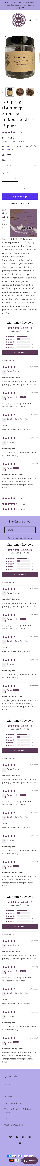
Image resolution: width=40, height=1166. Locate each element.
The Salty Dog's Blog (13, 1124)
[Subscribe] (32, 530)
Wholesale (9, 1096)
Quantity (6, 172)
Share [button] (8, 154)
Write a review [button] (20, 352)
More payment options (20, 203)
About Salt (9, 1090)
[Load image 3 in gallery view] (20, 92)
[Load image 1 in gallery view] (10, 92)
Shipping (5, 141)
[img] (9, 367)
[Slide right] (37, 92)
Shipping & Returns (13, 1103)
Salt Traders (16, 1165)
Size (4, 160)
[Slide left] (2, 92)
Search (7, 1118)
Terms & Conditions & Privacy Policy (18, 1111)
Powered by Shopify (26, 1165)
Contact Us (9, 1084)
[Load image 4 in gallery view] (30, 92)
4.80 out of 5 (26, 327)
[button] (3, 20)
